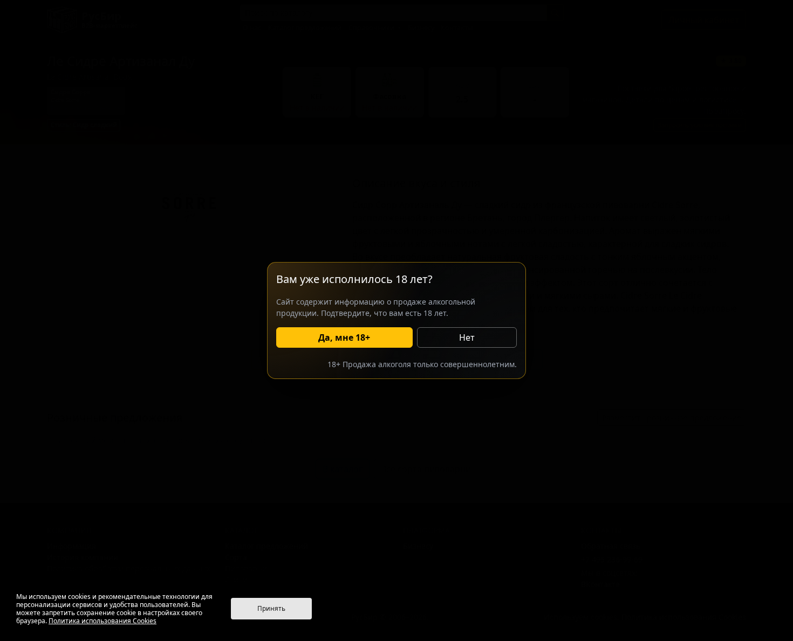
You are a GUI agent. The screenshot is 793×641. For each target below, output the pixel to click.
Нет (467, 337)
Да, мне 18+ (344, 337)
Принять (271, 608)
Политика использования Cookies (102, 620)
